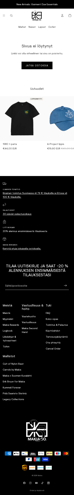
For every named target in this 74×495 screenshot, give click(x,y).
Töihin (6, 346)
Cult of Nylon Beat (13, 363)
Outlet (52, 27)
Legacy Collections (13, 399)
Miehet (22, 27)
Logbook (8, 331)
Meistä (6, 313)
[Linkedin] (49, 483)
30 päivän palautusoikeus (17, 214)
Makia (40, 475)
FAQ (48, 313)
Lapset (42, 27)
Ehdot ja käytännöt (37, 490)
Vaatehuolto (29, 316)
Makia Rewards (11, 325)
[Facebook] (25, 483)
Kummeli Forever (12, 387)
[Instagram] (31, 483)
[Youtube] (37, 483)
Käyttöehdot (53, 331)
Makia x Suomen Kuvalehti (17, 375)
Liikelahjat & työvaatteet (9, 338)
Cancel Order (53, 348)
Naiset (32, 27)
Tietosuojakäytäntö (57, 336)
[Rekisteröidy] (65, 285)
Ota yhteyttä (53, 342)
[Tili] (62, 15)
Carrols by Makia (12, 370)
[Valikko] (4, 15)
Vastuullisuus (29, 322)
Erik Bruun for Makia (14, 381)
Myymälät (8, 319)
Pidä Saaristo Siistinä (15, 393)
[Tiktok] (43, 483)
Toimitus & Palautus (57, 325)
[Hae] (11, 15)
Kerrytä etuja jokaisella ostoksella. (22, 248)
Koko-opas (52, 319)
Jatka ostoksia (37, 65)
